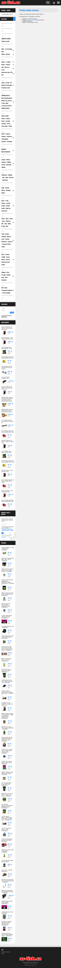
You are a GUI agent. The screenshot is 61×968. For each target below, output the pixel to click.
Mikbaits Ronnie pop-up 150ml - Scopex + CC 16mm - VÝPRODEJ (7, 795)
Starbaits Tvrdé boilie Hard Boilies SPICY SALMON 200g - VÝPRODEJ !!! (6, 923)
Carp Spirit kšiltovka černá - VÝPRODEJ (7, 627)
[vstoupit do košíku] (53, 2)
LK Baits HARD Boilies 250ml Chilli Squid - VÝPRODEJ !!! (6, 617)
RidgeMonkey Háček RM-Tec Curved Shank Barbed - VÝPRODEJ (7, 881)
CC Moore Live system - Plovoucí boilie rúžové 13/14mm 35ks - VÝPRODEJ (7, 751)
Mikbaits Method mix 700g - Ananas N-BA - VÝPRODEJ (7, 548)
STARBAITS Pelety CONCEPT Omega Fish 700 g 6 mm (7, 704)
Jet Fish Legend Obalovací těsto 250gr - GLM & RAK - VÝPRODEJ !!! (7, 692)
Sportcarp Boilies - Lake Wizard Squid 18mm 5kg (7, 338)
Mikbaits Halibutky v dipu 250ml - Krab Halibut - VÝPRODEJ (7, 773)
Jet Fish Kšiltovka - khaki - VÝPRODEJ (7, 912)
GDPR (2, 953)
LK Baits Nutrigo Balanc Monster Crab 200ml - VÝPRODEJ (7, 840)
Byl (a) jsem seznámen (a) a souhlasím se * (7, 529)
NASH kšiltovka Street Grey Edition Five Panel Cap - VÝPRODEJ (7, 681)
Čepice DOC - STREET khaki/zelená (6, 870)
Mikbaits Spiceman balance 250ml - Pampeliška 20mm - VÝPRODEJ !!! (6, 605)
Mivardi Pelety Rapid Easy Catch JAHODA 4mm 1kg (7, 431)
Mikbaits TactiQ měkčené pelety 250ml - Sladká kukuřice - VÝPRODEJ (7, 570)
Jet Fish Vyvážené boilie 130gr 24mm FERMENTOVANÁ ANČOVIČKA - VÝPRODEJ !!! (7, 582)
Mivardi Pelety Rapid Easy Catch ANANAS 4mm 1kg (7, 357)
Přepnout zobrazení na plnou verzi (30, 962)
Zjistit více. (3, 537)
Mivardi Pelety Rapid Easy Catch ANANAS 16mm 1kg (7, 461)
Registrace (4, 316)
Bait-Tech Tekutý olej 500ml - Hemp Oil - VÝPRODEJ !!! (6, 660)
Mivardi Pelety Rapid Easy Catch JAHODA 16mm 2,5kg (7, 481)
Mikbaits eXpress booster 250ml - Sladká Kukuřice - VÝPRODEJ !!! (7, 594)
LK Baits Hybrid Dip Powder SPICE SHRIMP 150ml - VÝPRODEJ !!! (7, 934)
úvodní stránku (31, 20)
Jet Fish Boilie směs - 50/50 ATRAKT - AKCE (6, 348)
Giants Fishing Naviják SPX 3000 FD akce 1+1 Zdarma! (6, 367)
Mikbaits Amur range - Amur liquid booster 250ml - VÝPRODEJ (7, 728)
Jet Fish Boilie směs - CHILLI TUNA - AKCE (6, 452)
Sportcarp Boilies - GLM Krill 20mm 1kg (7, 471)
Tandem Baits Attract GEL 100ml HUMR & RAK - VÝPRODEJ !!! (7, 637)
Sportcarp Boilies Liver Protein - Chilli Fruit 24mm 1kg (7, 441)
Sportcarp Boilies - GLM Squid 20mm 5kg (7, 491)
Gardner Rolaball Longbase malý (5, 378)
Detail (9, 333)
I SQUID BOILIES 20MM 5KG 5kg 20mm (7, 861)
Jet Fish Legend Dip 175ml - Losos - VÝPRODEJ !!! (6, 829)
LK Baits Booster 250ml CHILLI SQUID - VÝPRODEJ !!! (6, 902)
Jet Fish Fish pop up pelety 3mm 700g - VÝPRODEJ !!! (6, 670)
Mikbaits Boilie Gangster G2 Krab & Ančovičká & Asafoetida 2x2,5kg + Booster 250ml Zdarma (7, 399)
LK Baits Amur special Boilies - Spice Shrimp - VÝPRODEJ (6, 762)
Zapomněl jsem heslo (6, 315)
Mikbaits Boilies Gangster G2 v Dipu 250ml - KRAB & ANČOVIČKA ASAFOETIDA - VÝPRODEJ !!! (7, 716)
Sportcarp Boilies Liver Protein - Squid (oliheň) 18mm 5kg (6, 328)
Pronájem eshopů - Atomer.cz (30, 965)
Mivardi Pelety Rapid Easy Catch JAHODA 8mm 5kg (7, 501)
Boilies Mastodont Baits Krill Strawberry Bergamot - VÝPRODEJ (7, 891)
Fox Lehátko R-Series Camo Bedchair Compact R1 (7, 421)
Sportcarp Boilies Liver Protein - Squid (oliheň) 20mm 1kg (6, 388)
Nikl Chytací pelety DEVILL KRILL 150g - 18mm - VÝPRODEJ (7, 559)
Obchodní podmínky (5, 951)
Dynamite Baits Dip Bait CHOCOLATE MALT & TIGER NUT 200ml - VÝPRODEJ (6, 739)
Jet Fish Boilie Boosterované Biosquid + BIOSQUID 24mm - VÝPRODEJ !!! (7, 806)
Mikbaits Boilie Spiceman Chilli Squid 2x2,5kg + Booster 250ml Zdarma (7, 410)
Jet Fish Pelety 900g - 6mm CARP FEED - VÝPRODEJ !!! (6, 784)
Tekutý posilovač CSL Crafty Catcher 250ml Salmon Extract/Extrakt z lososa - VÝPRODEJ (7, 648)
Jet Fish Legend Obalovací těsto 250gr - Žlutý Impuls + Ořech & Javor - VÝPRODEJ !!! (7, 818)
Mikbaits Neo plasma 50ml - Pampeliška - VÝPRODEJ (7, 851)
